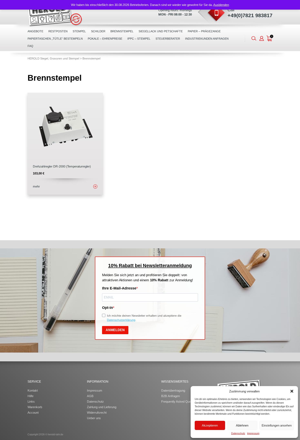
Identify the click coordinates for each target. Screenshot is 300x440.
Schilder (98, 31)
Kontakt (33, 390)
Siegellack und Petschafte (161, 31)
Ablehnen (242, 425)
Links (31, 401)
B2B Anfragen (170, 396)
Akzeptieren (210, 425)
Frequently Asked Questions (180, 401)
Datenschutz (238, 433)
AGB (90, 396)
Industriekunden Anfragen (207, 38)
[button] (292, 391)
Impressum (253, 433)
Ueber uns (94, 418)
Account (33, 412)
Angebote (35, 31)
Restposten (58, 31)
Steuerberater (168, 38)
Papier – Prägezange (204, 31)
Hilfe (30, 396)
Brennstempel (121, 31)
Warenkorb (35, 407)
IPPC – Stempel (138, 38)
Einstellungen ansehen (277, 425)
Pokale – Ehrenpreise (105, 38)
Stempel (79, 31)
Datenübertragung (173, 390)
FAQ (30, 46)
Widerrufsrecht (97, 412)
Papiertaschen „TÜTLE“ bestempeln (55, 38)
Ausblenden (221, 5)
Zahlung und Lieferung (101, 407)
